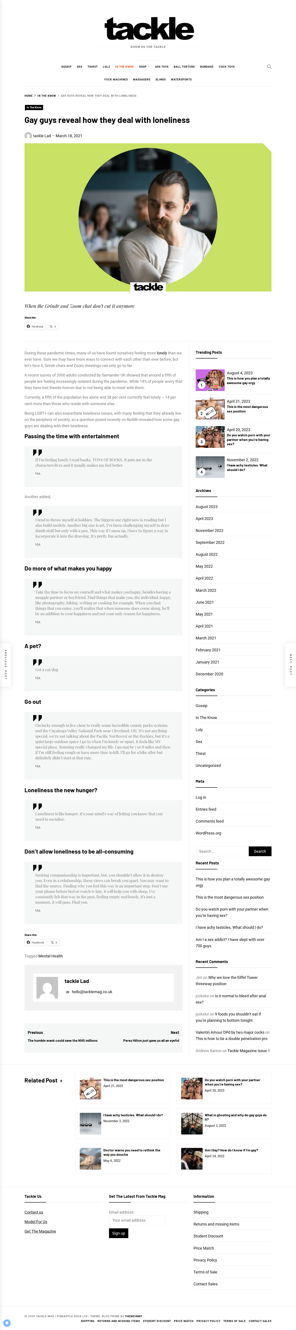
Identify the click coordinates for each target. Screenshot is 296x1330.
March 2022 (206, 590)
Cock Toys (227, 66)
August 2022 (207, 554)
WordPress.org (208, 833)
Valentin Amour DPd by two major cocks (230, 1032)
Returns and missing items (216, 1224)
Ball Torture (184, 66)
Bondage (207, 66)
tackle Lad (42, 136)
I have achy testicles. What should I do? (229, 927)
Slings (161, 79)
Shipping (201, 1212)
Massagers (141, 79)
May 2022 (204, 566)
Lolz (106, 66)
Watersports (181, 79)
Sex (79, 66)
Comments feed (210, 821)
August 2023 (207, 506)
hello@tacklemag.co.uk (91, 991)
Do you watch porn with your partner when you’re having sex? (248, 439)
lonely (162, 353)
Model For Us (35, 1221)
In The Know (124, 66)
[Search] (269, 66)
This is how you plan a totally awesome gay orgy (248, 380)
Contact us (33, 1212)
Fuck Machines (116, 79)
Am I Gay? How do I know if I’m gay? (231, 1150)
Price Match (204, 1248)
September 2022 (210, 542)
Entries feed (206, 809)
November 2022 (209, 530)
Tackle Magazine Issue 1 (249, 1050)
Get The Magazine (40, 1231)
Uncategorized (208, 765)
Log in (201, 797)
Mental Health (50, 956)
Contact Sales (206, 1284)
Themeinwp (133, 1316)
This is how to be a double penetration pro (231, 1038)
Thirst (93, 66)
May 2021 (204, 614)
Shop (143, 66)
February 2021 (208, 650)
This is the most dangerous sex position (230, 897)
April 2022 (204, 578)
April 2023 (204, 518)
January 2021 (207, 662)
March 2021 (206, 638)
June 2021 (205, 602)
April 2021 (204, 626)
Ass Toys (162, 66)
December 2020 (209, 674)
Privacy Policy (205, 1260)
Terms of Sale (205, 1272)
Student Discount (208, 1236)
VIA (37, 473)
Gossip (66, 66)
